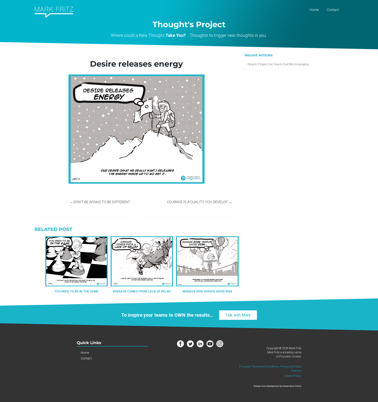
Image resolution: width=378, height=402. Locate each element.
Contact (333, 10)
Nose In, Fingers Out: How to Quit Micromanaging (278, 64)
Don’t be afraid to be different (101, 202)
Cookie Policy (292, 375)
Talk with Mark (238, 315)
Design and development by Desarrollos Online (277, 386)
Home (314, 10)
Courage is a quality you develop (197, 202)
